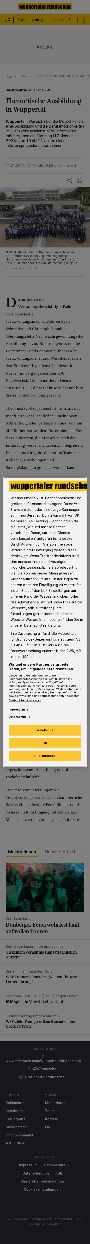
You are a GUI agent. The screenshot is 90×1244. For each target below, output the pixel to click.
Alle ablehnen (45, 756)
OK (44, 743)
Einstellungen (45, 730)
